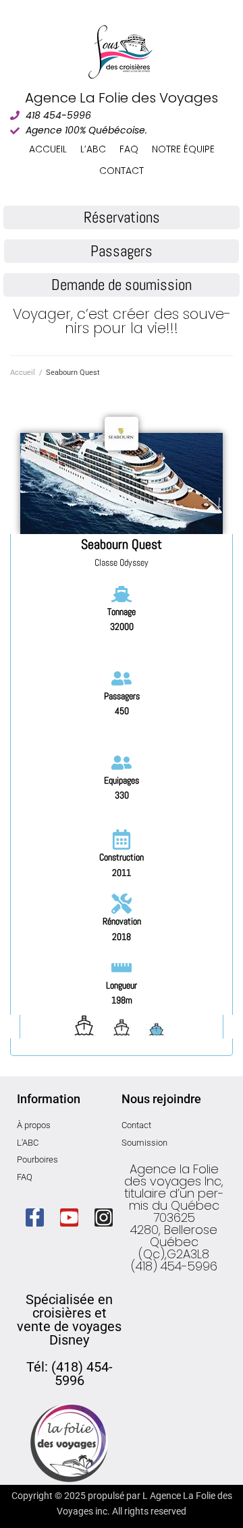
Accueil (22, 372)
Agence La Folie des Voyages (121, 97)
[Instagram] (103, 1217)
